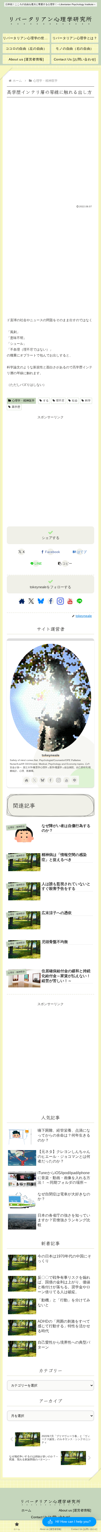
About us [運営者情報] (75, 1510)
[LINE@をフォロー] (79, 601)
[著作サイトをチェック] (22, 601)
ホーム (26, 1510)
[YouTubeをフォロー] (70, 601)
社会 (75, 400)
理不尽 (60, 400)
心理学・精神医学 (23, 400)
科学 (88, 400)
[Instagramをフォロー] (60, 601)
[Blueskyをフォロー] (41, 601)
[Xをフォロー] (31, 601)
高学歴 (16, 407)
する (46, 400)
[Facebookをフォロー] (50, 601)
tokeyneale (50, 755)
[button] (65, 563)
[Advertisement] (50, 149)
